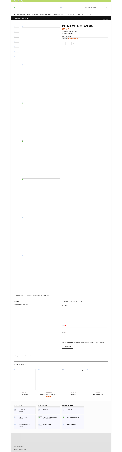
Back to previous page (22, 18)
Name (63, 326)
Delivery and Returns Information (38, 295)
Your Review (65, 305)
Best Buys (90, 14)
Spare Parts (80, 14)
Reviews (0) (19, 295)
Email (63, 332)
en (23, 1)
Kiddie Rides (21, 14)
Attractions (70, 14)
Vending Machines (45, 14)
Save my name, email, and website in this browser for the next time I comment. (83, 342)
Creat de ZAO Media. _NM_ (20, 449)
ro (16, 1)
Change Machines (59, 14)
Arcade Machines (32, 14)
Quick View (18, 388)
